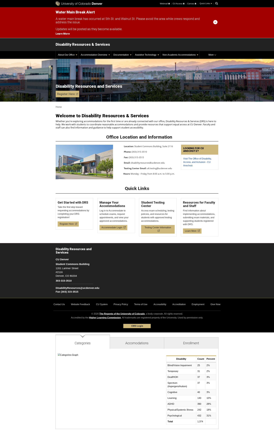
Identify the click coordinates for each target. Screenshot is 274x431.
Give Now (215, 304)
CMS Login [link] (137, 326)
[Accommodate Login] (116, 215)
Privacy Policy (121, 304)
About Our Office (66, 55)
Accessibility (160, 304)
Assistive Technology (146, 55)
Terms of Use (140, 304)
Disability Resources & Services (83, 44)
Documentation (121, 55)
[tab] (83, 342)
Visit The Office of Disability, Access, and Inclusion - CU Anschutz (197, 162)
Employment (198, 304)
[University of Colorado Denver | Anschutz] (79, 4)
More (211, 55)
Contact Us (59, 304)
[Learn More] (200, 217)
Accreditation (179, 304)
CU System (102, 304)
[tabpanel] (137, 389)
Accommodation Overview (94, 55)
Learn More (63, 33)
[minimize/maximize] (215, 22)
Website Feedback (80, 304)
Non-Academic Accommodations (179, 55)
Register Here (66, 94)
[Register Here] (74, 214)
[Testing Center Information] (158, 217)
